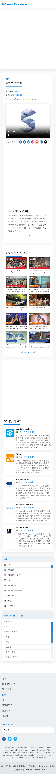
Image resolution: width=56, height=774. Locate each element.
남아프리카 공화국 (15, 590)
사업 (8, 637)
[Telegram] (15, 739)
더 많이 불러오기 (28, 352)
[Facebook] (24, 142)
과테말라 (11, 570)
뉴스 (8, 626)
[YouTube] (37, 142)
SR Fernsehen (22, 527)
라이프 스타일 (11, 632)
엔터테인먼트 (11, 657)
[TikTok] (45, 142)
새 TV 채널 (6, 689)
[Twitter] (28, 142)
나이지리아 (12, 585)
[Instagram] (32, 142)
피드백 (5, 716)
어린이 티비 (10, 652)
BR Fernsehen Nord (24, 505)
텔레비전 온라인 (9, 684)
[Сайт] (20, 142)
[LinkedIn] (41, 142)
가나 (9, 565)
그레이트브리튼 (13, 575)
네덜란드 (11, 596)
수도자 (8, 642)
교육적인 (9, 621)
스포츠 (8, 647)
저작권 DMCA (8, 705)
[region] (28, 586)
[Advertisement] (28, 39)
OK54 (18, 454)
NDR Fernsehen (22, 479)
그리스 (10, 580)
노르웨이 (11, 606)
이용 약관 (6, 711)
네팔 (9, 601)
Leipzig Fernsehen (24, 429)
